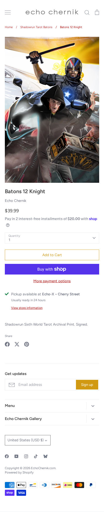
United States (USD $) (25, 440)
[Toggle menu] (7, 12)
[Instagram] (26, 456)
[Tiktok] (36, 456)
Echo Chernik (15, 201)
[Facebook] (7, 456)
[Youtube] (16, 456)
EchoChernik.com (43, 468)
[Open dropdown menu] (92, 406)
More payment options (52, 281)
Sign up (87, 384)
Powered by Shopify (19, 472)
